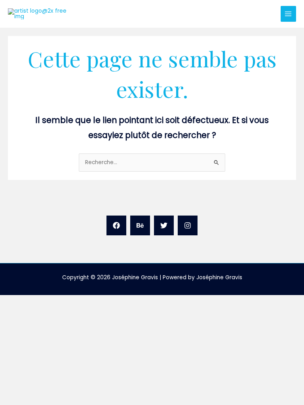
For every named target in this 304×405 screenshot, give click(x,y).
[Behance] (140, 225)
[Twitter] (164, 225)
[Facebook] (116, 225)
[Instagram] (188, 225)
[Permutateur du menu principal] (288, 13)
